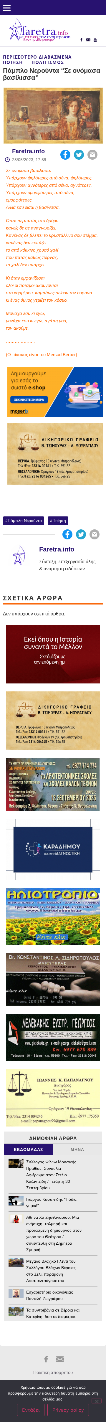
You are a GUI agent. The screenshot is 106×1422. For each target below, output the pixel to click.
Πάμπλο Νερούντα (25, 520)
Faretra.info (28, 151)
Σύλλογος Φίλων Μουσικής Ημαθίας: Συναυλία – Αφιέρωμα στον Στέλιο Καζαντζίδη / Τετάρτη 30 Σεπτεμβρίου (51, 1175)
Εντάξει (30, 1410)
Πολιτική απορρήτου (53, 1372)
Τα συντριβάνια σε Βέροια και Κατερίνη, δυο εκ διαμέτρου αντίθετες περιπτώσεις (53, 1316)
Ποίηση (13, 62)
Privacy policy (68, 1410)
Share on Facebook (65, 155)
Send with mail (92, 155)
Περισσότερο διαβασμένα (37, 57)
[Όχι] (97, 1400)
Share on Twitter (79, 155)
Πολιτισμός (48, 62)
